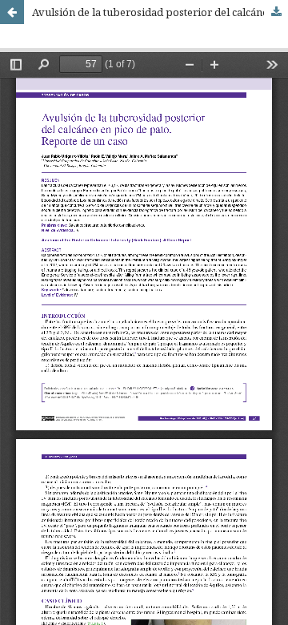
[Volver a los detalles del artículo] (12, 12)
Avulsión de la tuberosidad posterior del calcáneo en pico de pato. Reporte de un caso (160, 12)
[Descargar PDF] (276, 12)
